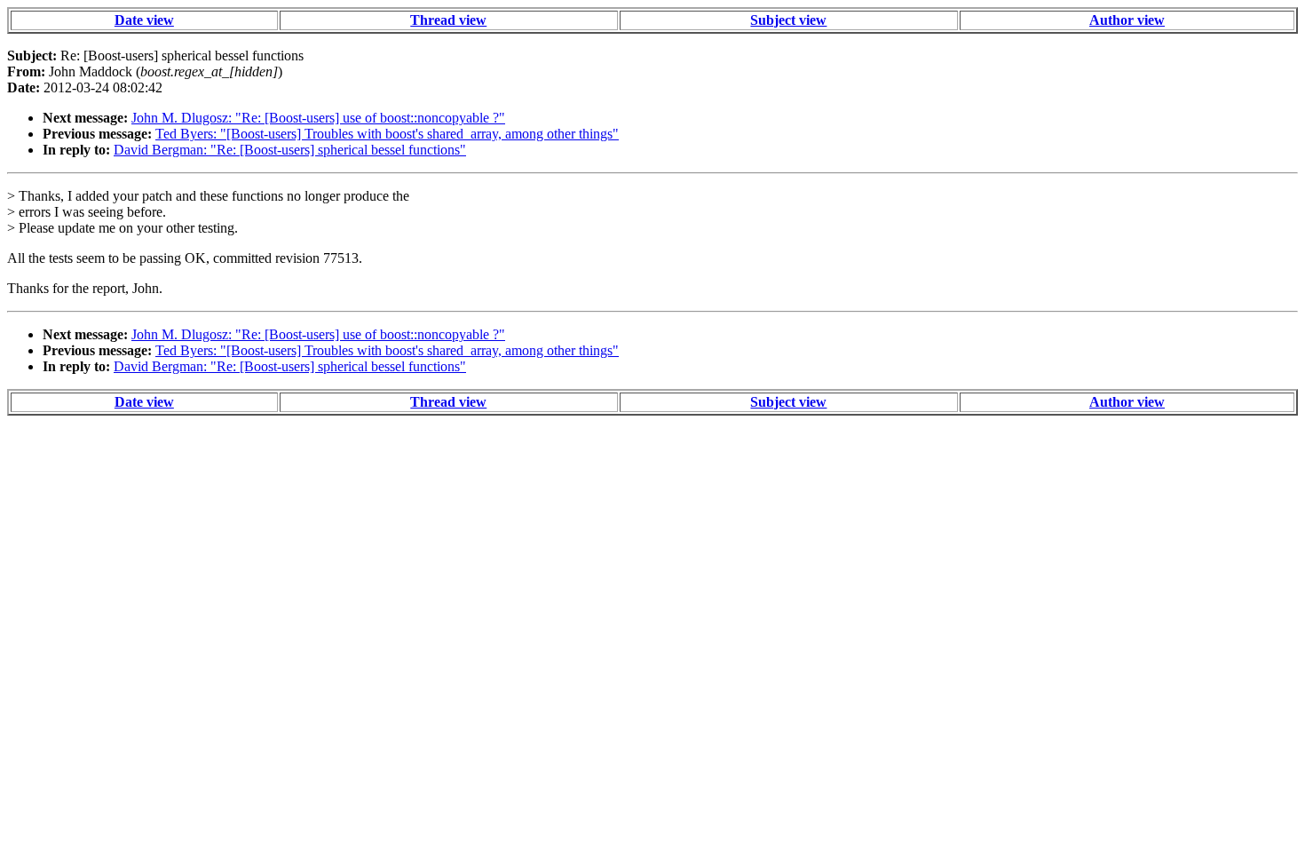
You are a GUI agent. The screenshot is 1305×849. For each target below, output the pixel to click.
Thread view (448, 20)
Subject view (788, 20)
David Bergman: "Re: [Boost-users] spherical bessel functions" (290, 149)
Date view (144, 20)
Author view (1127, 20)
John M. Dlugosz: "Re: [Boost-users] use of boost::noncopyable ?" (318, 117)
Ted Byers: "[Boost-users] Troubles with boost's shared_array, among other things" (387, 133)
